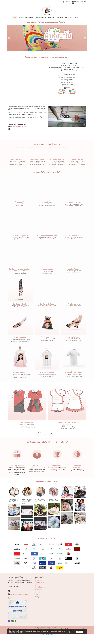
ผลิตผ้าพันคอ (37, 579)
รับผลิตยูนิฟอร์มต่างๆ (41, 17)
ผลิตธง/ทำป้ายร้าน (38, 593)
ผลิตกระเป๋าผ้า (38, 581)
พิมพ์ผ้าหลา (66, 77)
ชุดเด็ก (74, 77)
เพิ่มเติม (77, 17)
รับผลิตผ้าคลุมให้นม (20, 372)
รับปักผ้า (67, 86)
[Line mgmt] (61, 91)
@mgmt (70, 3)
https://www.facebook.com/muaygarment (18, 126)
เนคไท (67, 81)
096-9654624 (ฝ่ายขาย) (15, 591)
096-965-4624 (79, 3)
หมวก (68, 84)
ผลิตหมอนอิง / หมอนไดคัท (40, 587)
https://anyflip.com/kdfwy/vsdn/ (47, 435)
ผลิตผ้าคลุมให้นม (38, 584)
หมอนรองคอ (66, 79)
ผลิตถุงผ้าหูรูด (37, 586)
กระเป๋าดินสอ (63, 84)
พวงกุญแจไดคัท (72, 81)
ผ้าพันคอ (62, 76)
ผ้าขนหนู (67, 82)
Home (14, 17)
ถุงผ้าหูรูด (59, 86)
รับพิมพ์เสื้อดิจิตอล (72, 86)
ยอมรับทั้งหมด (79, 632)
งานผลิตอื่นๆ (37, 598)
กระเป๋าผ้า (70, 77)
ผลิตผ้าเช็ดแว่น (38, 591)
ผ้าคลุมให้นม (58, 76)
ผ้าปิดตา (61, 79)
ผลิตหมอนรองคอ (38, 589)
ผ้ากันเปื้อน (63, 82)
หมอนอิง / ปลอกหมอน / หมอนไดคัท (72, 76)
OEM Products (29, 17)
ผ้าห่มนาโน (61, 77)
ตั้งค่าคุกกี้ (72, 632)
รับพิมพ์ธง (71, 82)
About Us (21, 17)
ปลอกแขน (71, 84)
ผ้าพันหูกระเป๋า (71, 79)
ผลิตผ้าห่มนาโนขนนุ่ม (39, 582)
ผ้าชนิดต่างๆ (51, 17)
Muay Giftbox (59, 17)
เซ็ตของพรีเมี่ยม (62, 81)
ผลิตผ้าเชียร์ (37, 596)
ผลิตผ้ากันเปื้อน (38, 594)
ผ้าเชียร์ (63, 86)
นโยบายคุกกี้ (20, 632)
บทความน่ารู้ (68, 17)
